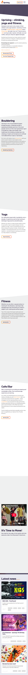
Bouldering (10, 608)
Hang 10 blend (17, 397)
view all (17, 579)
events (9, 610)
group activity (18, 138)
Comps (19, 608)
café (2, 33)
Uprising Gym (6, 322)
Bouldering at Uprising (7, 150)
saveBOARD (4, 401)
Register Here (19, 2)
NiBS (23, 608)
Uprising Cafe (6, 417)
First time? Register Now (8, 56)
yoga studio (19, 29)
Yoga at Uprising (6, 236)
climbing (15, 608)
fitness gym (4, 31)
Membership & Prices (7, 53)
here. (16, 47)
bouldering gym (11, 29)
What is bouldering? (5, 49)
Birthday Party (13, 641)
